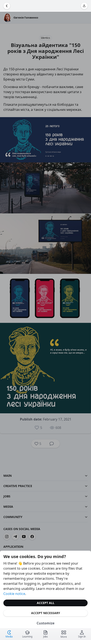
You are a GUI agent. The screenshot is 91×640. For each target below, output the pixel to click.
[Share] (84, 6)
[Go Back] (6, 6)
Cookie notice (14, 593)
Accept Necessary (45, 613)
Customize (45, 623)
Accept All (45, 603)
